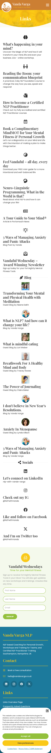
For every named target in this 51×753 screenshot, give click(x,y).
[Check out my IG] (25, 494)
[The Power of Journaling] (25, 384)
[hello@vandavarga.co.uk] (5, 676)
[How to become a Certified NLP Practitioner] (25, 103)
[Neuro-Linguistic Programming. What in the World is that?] (25, 190)
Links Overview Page (13, 702)
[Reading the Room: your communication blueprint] (25, 75)
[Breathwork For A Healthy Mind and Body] (25, 362)
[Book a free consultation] (5, 670)
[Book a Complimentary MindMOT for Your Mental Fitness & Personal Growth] (25, 133)
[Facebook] (21, 684)
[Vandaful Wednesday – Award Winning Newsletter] (25, 261)
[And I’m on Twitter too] (25, 533)
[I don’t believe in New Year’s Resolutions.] (25, 405)
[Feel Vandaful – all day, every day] (25, 162)
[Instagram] (14, 684)
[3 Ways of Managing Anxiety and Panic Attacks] (25, 236)
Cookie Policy (12, 749)
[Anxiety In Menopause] (25, 426)
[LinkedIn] (6, 684)
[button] (47, 711)
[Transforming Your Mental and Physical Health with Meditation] (25, 294)
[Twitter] (29, 684)
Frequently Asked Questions (16, 706)
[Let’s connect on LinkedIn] (25, 475)
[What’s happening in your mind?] (25, 46)
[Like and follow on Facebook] (25, 514)
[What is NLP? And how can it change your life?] (25, 320)
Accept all (25, 736)
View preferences (25, 743)
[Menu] (47, 5)
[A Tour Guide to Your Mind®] (25, 215)
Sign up (10, 616)
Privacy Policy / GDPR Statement (30, 749)
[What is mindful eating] (25, 341)
